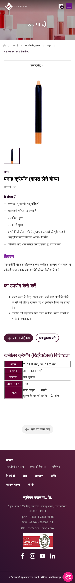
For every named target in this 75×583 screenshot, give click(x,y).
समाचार (39, 476)
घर (4, 45)
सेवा (25, 476)
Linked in (53, 556)
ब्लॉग (53, 476)
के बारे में (10, 476)
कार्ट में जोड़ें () (21, 338)
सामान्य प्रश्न (13, 484)
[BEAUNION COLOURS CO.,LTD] (19, 6)
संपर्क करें (68, 577)
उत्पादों (15, 45)
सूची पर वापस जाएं (40, 429)
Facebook (23, 556)
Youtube (43, 556)
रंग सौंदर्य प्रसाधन (33, 45)
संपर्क (31, 484)
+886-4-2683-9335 (42, 516)
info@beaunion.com (40, 528)
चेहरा (49, 45)
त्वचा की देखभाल (38, 466)
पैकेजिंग (56, 466)
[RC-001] (37, 112)
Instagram (33, 556)
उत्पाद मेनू (35, 65)
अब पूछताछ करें (47, 338)
